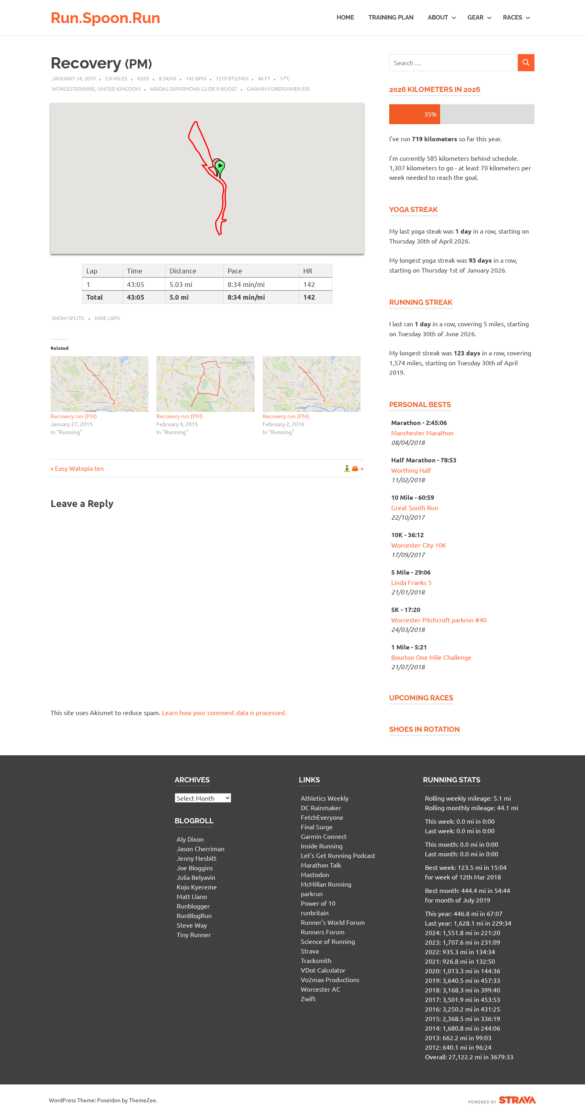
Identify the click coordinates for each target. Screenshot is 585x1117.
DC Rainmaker (321, 807)
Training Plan (391, 17)
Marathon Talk (321, 865)
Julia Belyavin (196, 877)
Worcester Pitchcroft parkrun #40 (439, 620)
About (438, 17)
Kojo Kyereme (197, 887)
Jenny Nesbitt (196, 858)
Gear (476, 17)
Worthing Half (411, 470)
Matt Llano (192, 896)
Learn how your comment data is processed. (224, 712)
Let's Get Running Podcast (338, 855)
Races (512, 17)
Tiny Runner (194, 934)
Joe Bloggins (195, 867)
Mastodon (315, 874)
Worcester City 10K (418, 545)
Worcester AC (320, 989)
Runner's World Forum (333, 922)
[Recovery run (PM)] (99, 384)
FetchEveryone (322, 817)
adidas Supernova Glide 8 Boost (193, 88)
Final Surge (317, 826)
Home (345, 17)
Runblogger (193, 906)
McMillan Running (326, 884)
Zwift (308, 998)
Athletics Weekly (325, 798)
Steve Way (192, 925)
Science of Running (328, 941)
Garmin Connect (324, 836)
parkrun (312, 893)
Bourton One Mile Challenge (431, 657)
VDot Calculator (323, 970)
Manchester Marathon (422, 433)
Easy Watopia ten (79, 468)
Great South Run (414, 507)
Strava (310, 951)
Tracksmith (316, 960)
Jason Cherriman (200, 848)
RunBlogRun (194, 915)
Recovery (101, 62)
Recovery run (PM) (74, 415)
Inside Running (322, 846)
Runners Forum (323, 932)
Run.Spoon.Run (105, 18)
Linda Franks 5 (411, 582)
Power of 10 (318, 903)
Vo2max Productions (330, 979)
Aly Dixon (190, 839)
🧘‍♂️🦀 (351, 468)
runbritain (315, 912)
